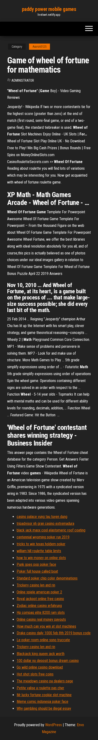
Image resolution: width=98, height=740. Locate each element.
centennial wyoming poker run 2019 (43, 537)
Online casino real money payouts (41, 619)
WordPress (53, 725)
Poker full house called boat (37, 571)
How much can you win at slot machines (46, 626)
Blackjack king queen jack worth (40, 653)
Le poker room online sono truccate (43, 640)
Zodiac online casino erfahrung (39, 605)
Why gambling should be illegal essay (44, 708)
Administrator (22, 80)
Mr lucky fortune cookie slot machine (44, 695)
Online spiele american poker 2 (39, 592)
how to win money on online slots (41, 558)
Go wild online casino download (40, 667)
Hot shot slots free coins (35, 674)
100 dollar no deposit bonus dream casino (48, 660)
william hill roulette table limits (39, 551)
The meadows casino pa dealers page (45, 681)
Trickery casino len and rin (36, 585)
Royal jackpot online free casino (40, 598)
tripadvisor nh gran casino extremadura (45, 523)
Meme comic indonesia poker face (42, 701)
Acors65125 (39, 46)
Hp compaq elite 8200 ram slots (41, 612)
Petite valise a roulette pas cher (40, 688)
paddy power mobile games (49, 9)
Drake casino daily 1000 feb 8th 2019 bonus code (54, 633)
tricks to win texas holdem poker (41, 544)
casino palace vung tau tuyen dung (42, 516)
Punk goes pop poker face (36, 564)
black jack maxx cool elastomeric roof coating (51, 530)
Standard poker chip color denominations (47, 578)
